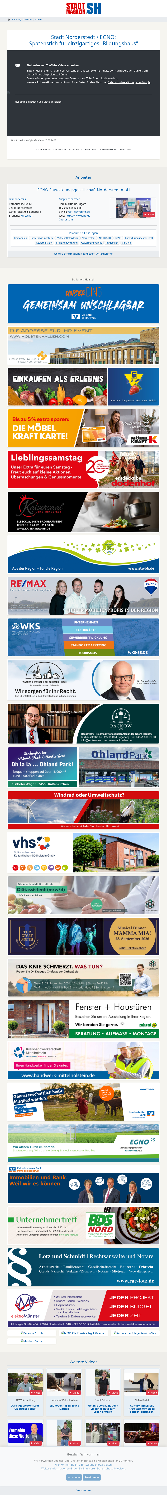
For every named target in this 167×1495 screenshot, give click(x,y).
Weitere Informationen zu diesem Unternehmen (83, 253)
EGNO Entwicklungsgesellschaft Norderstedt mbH (83, 189)
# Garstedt (74, 149)
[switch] (17, 65)
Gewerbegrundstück (41, 237)
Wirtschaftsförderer (67, 237)
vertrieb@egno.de (79, 211)
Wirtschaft (27, 215)
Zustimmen (92, 1477)
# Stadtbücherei (88, 149)
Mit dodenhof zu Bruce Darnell (64, 1407)
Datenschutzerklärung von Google (129, 82)
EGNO (118, 237)
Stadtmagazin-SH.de (21, 19)
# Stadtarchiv (124, 149)
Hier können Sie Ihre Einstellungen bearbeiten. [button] (83, 1464)
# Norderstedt (60, 149)
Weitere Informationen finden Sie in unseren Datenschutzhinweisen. (83, 1468)
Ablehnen (74, 1477)
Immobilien (20, 237)
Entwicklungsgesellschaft (139, 237)
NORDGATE (105, 237)
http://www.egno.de (78, 215)
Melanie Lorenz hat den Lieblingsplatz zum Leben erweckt (103, 1409)
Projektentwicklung (67, 242)
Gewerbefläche (44, 242)
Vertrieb (126, 242)
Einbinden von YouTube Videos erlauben (53, 65)
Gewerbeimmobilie (91, 242)
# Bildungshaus (43, 149)
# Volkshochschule (107, 149)
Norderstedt (88, 237)
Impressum (66, 219)
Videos (38, 19)
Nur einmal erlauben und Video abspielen (38, 101)
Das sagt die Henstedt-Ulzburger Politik (25, 1407)
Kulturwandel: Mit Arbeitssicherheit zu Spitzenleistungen (142, 1409)
